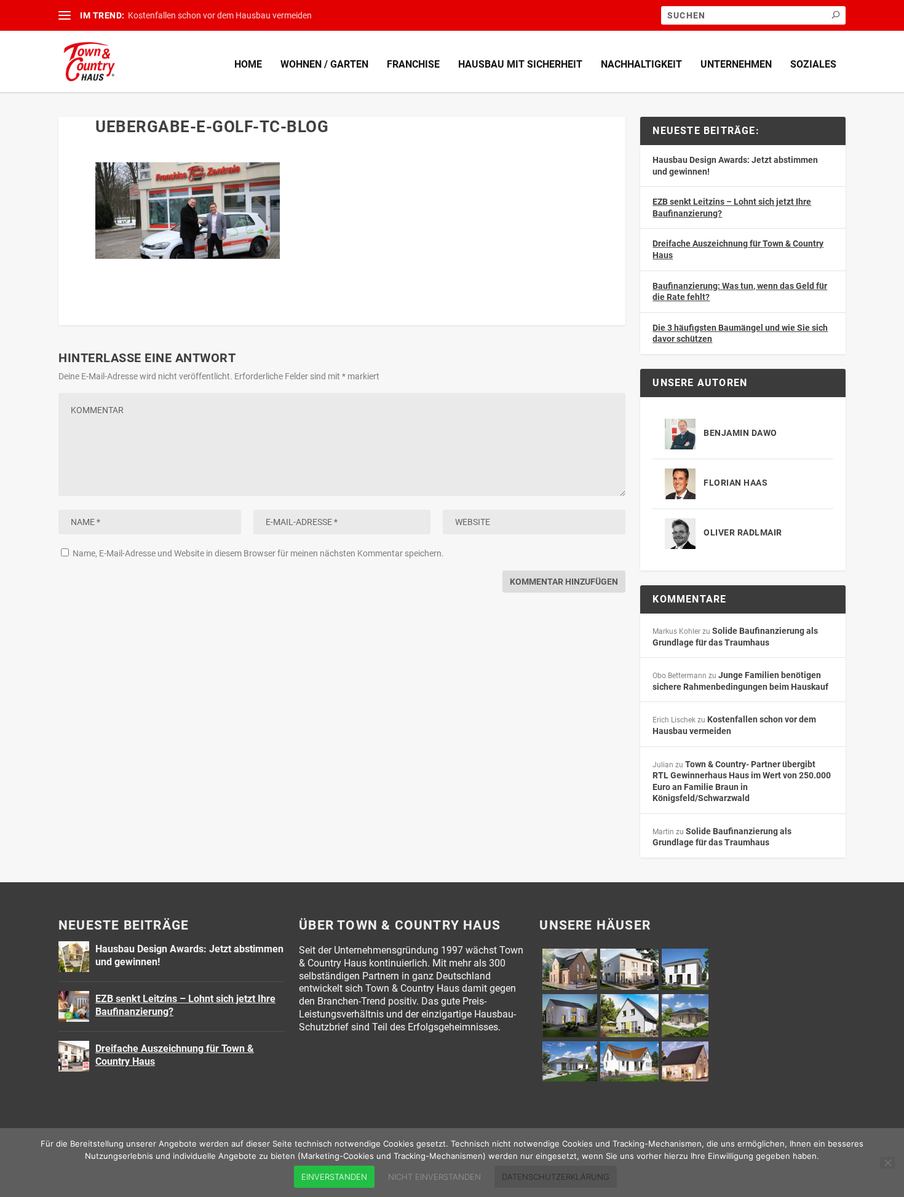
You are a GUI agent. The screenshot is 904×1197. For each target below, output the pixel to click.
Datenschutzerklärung (555, 1177)
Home (248, 64)
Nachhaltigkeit (641, 64)
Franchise (413, 64)
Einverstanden (334, 1177)
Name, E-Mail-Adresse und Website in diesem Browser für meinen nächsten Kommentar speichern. (258, 553)
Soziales (813, 64)
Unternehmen (736, 64)
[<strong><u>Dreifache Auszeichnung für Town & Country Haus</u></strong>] (73, 1056)
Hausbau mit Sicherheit (520, 64)
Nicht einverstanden (434, 1177)
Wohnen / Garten (324, 64)
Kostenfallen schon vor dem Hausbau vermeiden (220, 15)
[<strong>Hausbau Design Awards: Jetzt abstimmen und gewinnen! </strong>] (73, 956)
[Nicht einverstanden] (887, 1162)
